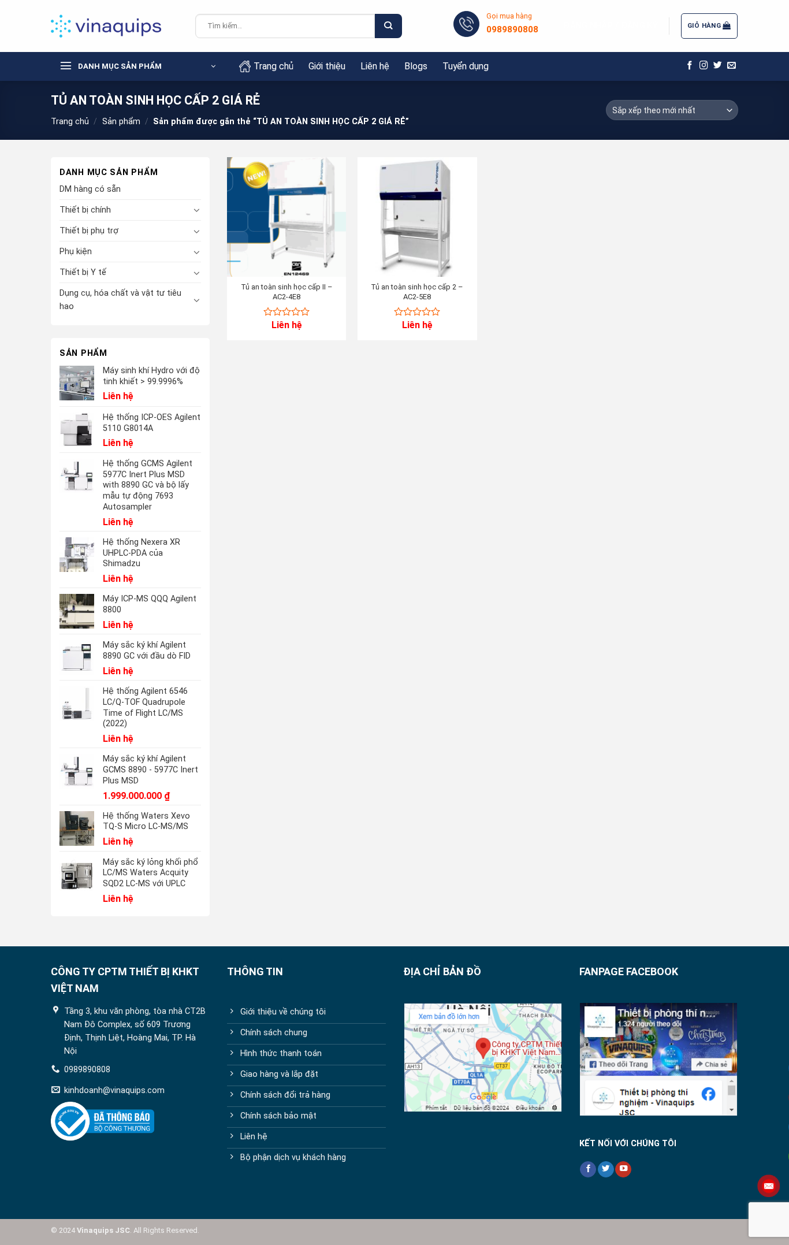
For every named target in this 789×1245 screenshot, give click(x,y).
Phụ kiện (75, 252)
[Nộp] (388, 26)
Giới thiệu (326, 66)
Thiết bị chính (85, 210)
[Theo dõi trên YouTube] (623, 1169)
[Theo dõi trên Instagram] (703, 65)
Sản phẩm (121, 122)
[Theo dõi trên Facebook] (690, 65)
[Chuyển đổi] (197, 209)
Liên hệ (374, 66)
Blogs (415, 66)
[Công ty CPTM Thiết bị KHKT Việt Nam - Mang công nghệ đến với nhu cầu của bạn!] (114, 26)
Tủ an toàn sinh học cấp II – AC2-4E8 (287, 292)
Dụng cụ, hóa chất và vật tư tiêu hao (120, 299)
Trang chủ (273, 66)
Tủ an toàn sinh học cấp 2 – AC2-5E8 (417, 292)
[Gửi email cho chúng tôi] (731, 65)
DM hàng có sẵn (90, 189)
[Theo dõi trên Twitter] (717, 65)
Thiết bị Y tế (82, 272)
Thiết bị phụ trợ (88, 231)
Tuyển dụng (465, 66)
